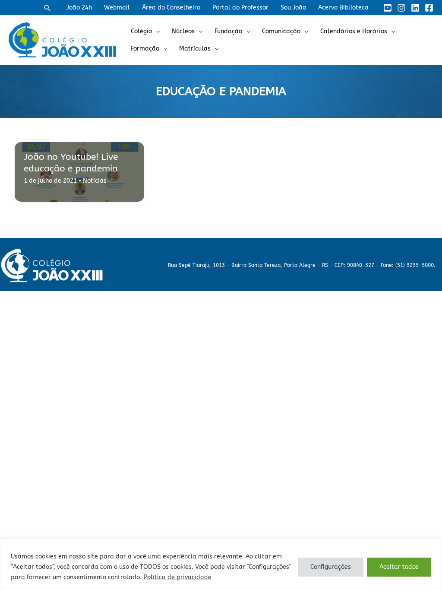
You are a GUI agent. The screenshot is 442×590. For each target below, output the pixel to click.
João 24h (79, 7)
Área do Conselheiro (171, 7)
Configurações (330, 567)
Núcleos (183, 31)
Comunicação (281, 31)
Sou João (293, 7)
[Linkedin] (415, 7)
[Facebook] (429, 7)
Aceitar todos (399, 567)
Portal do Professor (240, 7)
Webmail (117, 7)
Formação (145, 48)
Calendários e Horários (353, 31)
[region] (221, 564)
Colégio (141, 31)
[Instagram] (401, 7)
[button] (47, 7)
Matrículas (195, 48)
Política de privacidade (178, 577)
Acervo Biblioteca (343, 7)
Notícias (95, 180)
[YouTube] (387, 7)
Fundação (228, 31)
